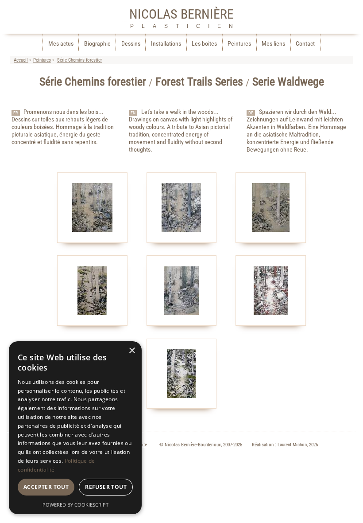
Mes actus (60, 43)
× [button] (131, 350)
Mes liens (273, 43)
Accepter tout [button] (46, 487)
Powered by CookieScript (75, 504)
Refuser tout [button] (106, 487)
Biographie (97, 43)
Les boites (204, 43)
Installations (166, 43)
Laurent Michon (292, 445)
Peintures (239, 43)
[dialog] (75, 427)
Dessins (130, 43)
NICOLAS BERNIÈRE (181, 14)
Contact (305, 43)
